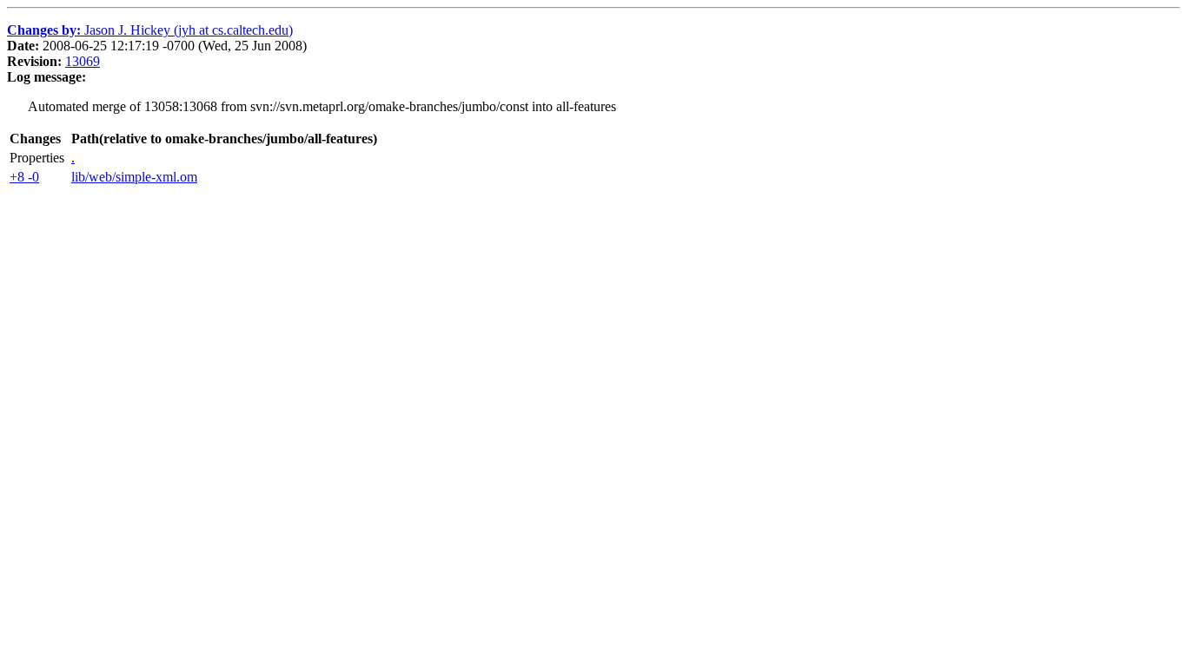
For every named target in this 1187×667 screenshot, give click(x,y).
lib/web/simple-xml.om (134, 176)
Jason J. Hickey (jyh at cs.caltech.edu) (150, 30)
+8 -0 (24, 176)
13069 (82, 61)
